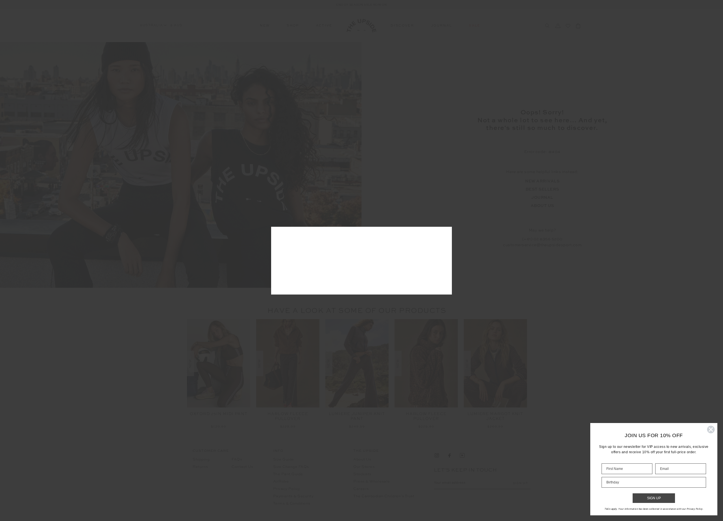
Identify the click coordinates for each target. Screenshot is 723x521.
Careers (361, 489)
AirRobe (281, 481)
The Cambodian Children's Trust (383, 496)
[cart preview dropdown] (578, 25)
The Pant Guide (288, 474)
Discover (402, 25)
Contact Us (242, 467)
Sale (474, 25)
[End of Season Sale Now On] (361, 4)
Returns (200, 467)
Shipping (201, 459)
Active (324, 25)
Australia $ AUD (161, 25)
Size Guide (283, 459)
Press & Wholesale (371, 481)
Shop (293, 25)
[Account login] (558, 25)
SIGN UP (654, 498)
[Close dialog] (711, 429)
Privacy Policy (286, 489)
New (265, 25)
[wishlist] (568, 25)
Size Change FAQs (291, 467)
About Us (362, 459)
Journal (441, 25)
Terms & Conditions (291, 503)
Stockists (362, 474)
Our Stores (363, 467)
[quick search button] (547, 25)
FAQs (237, 459)
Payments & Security (293, 496)
